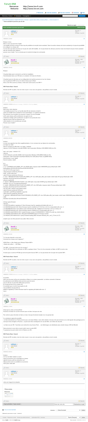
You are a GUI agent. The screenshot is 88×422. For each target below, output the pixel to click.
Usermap (42, 417)
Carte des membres (65, 12)
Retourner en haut (11, 417)
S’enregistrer (26, 16)
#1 (84, 38)
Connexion (18, 16)
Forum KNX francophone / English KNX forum (13, 19)
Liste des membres (51, 12)
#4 (84, 138)
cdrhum (13, 31)
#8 (84, 351)
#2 (84, 67)
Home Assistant (53, 19)
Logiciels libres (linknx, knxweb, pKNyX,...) (39, 19)
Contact (4, 417)
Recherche (40, 12)
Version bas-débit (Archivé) (23, 417)
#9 (84, 378)
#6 (84, 274)
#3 (84, 104)
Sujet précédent (8, 404)
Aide (83, 12)
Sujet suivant (16, 404)
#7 (84, 306)
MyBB (7, 420)
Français (26, 19)
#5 (84, 234)
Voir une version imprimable (10, 409)
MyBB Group (17, 420)
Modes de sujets (81, 27)
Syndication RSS (36, 417)
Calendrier (76, 12)
